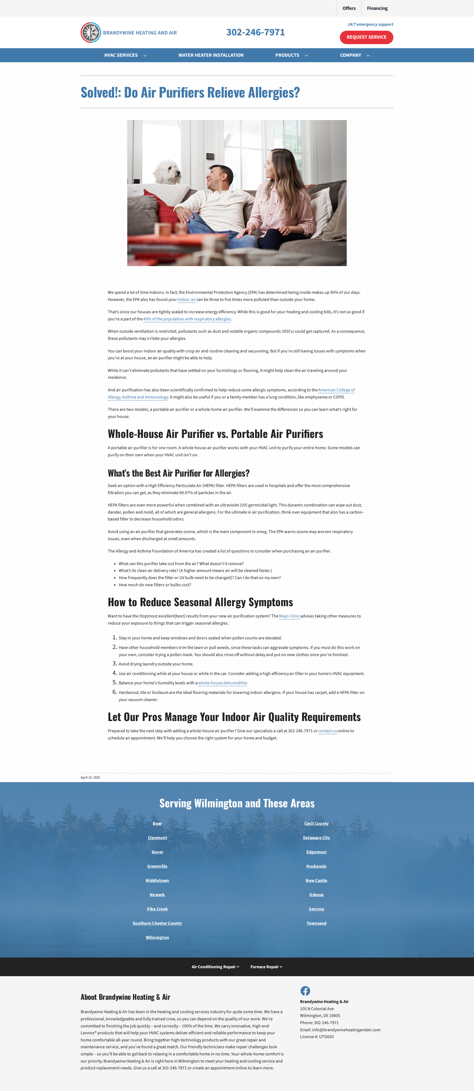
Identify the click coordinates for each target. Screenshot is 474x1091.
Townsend (317, 923)
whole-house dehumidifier (222, 683)
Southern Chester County (157, 923)
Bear (157, 824)
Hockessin (316, 866)
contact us (327, 731)
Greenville (157, 866)
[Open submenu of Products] (309, 55)
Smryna (316, 909)
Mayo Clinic (289, 616)
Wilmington (157, 938)
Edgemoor (316, 852)
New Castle (316, 881)
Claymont (157, 838)
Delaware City (316, 838)
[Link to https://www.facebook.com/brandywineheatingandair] (305, 991)
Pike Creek (157, 909)
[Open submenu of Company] (370, 55)
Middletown (157, 881)
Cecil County (316, 824)
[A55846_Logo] (129, 24)
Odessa (316, 895)
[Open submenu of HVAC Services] (147, 55)
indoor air (186, 300)
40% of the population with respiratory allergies (187, 319)
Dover (157, 852)
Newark (157, 895)
